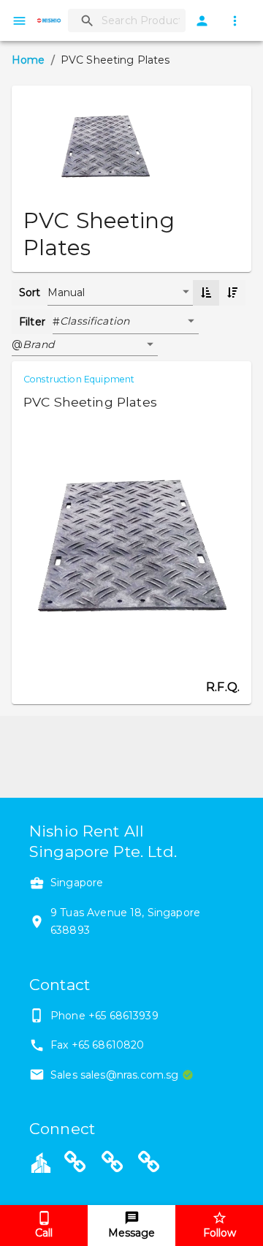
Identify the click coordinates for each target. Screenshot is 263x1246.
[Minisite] (112, 1164)
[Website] (75, 1164)
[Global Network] (149, 1164)
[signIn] (202, 20)
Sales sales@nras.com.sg (114, 1074)
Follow (219, 1232)
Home (28, 60)
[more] (234, 20)
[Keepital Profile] (41, 1161)
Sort (30, 292)
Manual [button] (66, 292)
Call (44, 1232)
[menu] (19, 20)
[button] (129, 322)
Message (131, 1232)
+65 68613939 (123, 1015)
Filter (32, 321)
